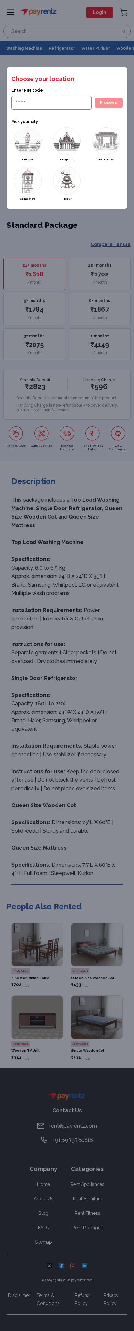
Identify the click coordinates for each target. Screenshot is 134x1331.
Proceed (109, 103)
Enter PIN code (27, 90)
